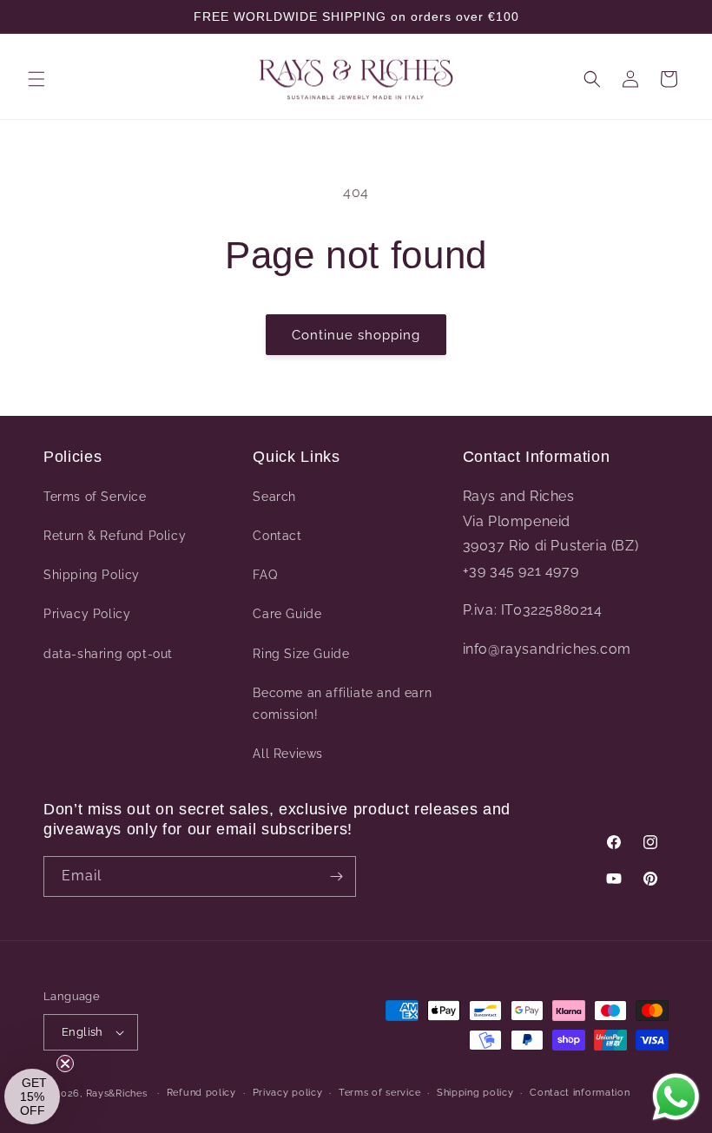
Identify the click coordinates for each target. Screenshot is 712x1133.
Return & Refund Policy (114, 536)
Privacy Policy (86, 614)
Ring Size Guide (301, 654)
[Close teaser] (65, 1063)
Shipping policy (475, 1092)
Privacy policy (288, 1092)
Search (274, 497)
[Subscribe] (336, 876)
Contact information (580, 1092)
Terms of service (379, 1092)
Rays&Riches (117, 1093)
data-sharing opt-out (108, 654)
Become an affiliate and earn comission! (342, 703)
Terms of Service (95, 497)
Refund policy (201, 1092)
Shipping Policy (91, 575)
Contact (277, 536)
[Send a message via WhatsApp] (676, 1097)
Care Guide (287, 614)
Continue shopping (356, 335)
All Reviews (288, 754)
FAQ (265, 575)
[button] (36, 79)
